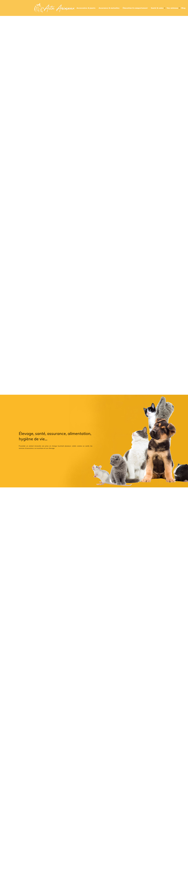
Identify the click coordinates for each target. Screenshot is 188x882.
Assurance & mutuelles (109, 8)
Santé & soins (157, 8)
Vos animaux (172, 8)
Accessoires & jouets (86, 8)
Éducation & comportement (135, 8)
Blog (183, 8)
